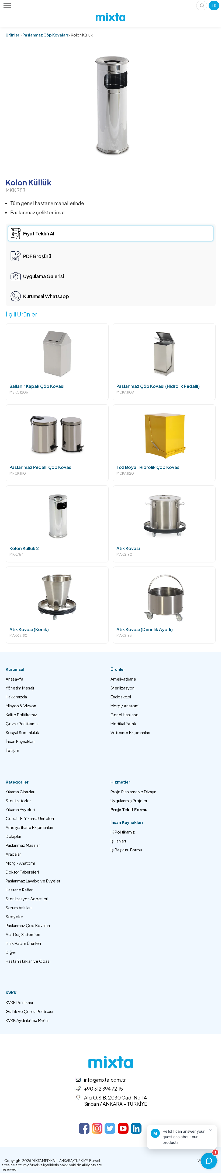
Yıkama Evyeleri (20, 809)
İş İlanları (118, 840)
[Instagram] (97, 1128)
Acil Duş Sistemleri (23, 934)
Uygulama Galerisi (43, 276)
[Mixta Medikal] (110, 17)
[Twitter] (110, 1128)
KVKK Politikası (19, 1002)
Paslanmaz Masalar (23, 845)
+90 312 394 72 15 (103, 1088)
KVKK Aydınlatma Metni (27, 1020)
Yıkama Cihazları (20, 791)
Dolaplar (13, 836)
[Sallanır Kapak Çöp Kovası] (57, 362)
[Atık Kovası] (164, 524)
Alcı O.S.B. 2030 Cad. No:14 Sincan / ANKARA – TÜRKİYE (115, 1100)
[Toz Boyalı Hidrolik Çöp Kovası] (164, 443)
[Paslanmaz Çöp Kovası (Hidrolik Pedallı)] (164, 362)
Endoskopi (120, 696)
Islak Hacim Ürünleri (23, 943)
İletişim (12, 750)
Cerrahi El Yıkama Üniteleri (30, 818)
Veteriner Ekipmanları (130, 732)
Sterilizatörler (18, 800)
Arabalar (13, 854)
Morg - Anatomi (20, 862)
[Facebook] (84, 1128)
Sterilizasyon (122, 687)
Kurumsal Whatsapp (46, 296)
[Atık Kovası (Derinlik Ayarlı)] (164, 605)
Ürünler (12, 34)
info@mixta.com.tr (105, 1080)
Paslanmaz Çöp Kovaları (45, 34)
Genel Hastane (124, 714)
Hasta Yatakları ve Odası (28, 961)
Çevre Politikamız (22, 723)
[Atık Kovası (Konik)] (57, 605)
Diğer (11, 952)
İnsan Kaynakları (20, 741)
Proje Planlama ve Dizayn (133, 791)
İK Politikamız (122, 831)
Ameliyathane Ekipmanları (29, 827)
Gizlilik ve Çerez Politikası (29, 1011)
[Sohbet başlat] (209, 1161)
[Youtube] (123, 1128)
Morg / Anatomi (124, 705)
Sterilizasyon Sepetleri (27, 898)
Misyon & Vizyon (21, 705)
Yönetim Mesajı (20, 687)
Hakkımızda (16, 696)
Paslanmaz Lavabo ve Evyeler (33, 880)
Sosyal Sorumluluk (22, 732)
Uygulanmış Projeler (128, 800)
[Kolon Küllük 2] (57, 524)
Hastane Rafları (19, 889)
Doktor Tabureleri (22, 871)
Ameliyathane (123, 678)
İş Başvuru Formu (126, 849)
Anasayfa (14, 678)
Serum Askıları (19, 907)
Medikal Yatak (123, 723)
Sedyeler (14, 916)
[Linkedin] (136, 1128)
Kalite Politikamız (21, 714)
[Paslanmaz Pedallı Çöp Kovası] (57, 443)
